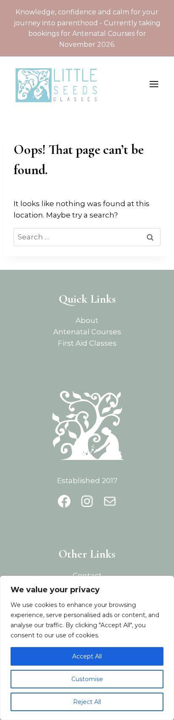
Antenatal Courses (87, 332)
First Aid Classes (87, 343)
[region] (87, 648)
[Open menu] (155, 84)
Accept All (87, 656)
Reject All (87, 702)
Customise (87, 679)
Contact (87, 575)
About (87, 320)
